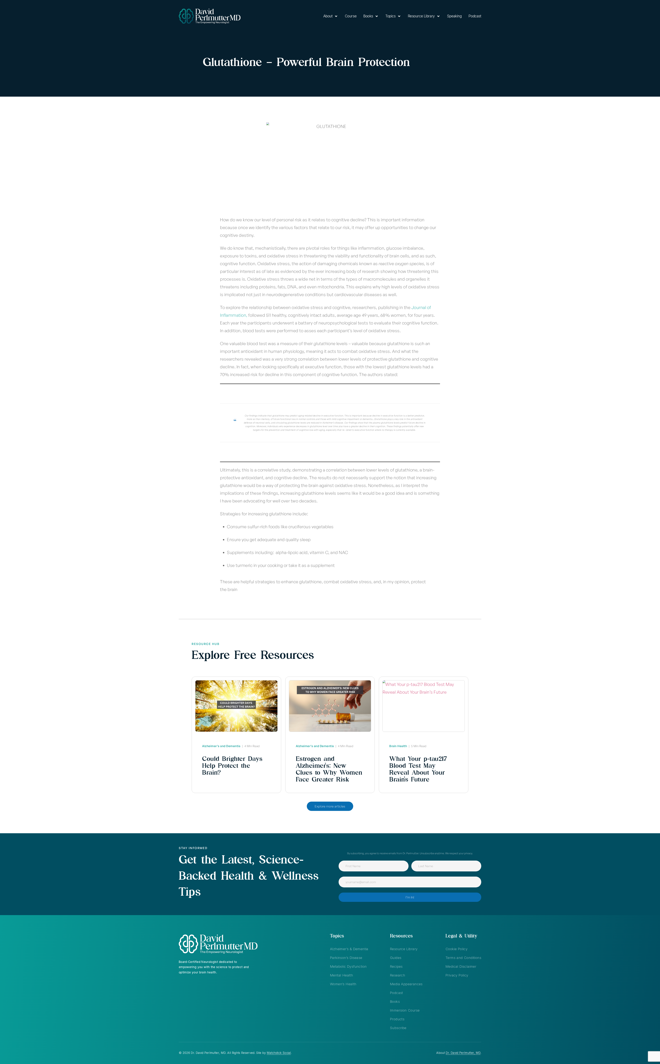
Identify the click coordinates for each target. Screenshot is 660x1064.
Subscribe (398, 1028)
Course (350, 16)
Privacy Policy (457, 975)
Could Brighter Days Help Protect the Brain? (232, 765)
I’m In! (410, 897)
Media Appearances (406, 984)
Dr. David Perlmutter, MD (463, 1053)
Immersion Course (405, 1010)
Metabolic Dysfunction (348, 966)
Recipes (396, 966)
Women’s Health (343, 984)
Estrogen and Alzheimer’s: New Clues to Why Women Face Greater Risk (329, 768)
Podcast (475, 16)
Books (368, 16)
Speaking (454, 16)
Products (397, 1019)
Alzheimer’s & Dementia (349, 949)
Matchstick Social (279, 1053)
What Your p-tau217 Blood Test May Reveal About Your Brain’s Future (418, 768)
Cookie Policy (457, 949)
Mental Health (341, 975)
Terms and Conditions (463, 958)
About (328, 16)
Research (397, 975)
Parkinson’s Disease (346, 958)
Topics (390, 16)
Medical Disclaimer (461, 966)
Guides (395, 958)
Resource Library (421, 16)
